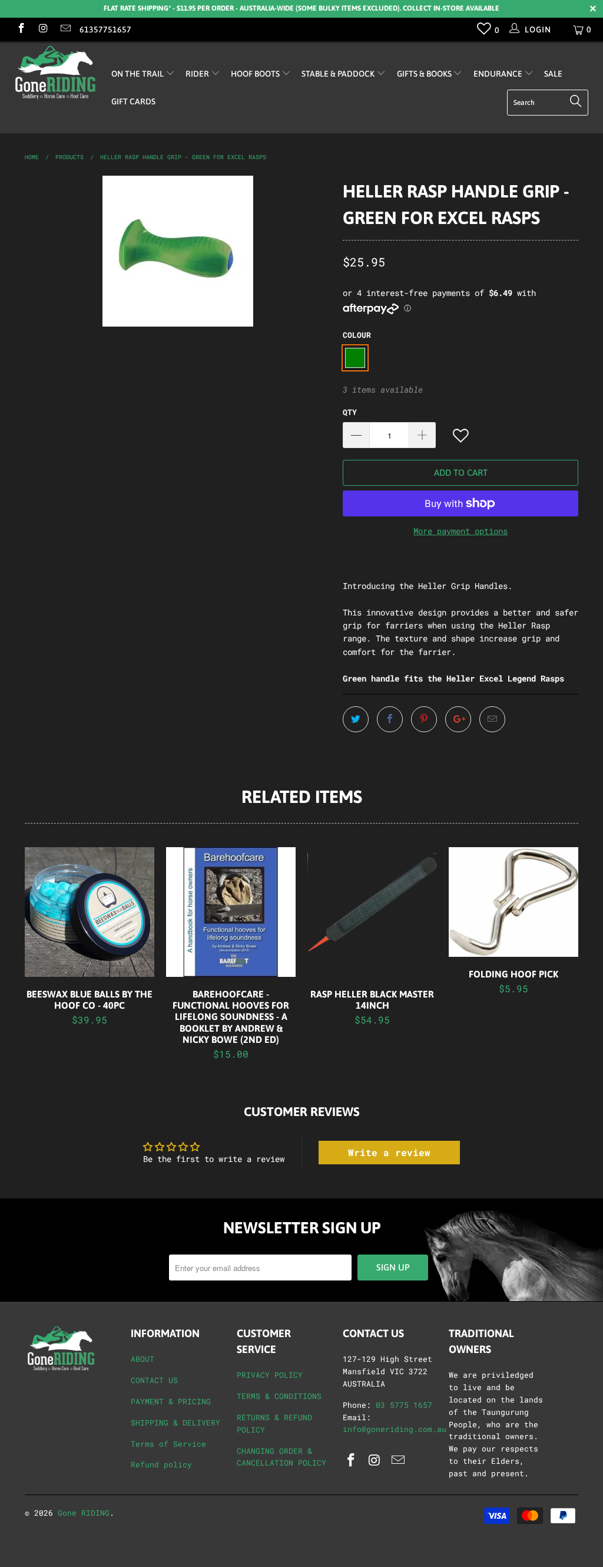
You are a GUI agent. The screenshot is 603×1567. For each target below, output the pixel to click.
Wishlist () (484, 31)
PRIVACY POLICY (270, 1375)
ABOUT (142, 1359)
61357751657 (105, 29)
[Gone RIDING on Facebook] (20, 29)
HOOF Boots (256, 73)
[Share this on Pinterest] (424, 719)
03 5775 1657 (404, 1405)
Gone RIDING (84, 1512)
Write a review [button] (389, 1152)
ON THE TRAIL (138, 73)
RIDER (198, 73)
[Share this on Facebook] (390, 719)
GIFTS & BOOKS (425, 73)
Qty (350, 412)
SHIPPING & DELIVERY (175, 1422)
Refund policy (161, 1464)
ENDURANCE (498, 73)
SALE (553, 73)
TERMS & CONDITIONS (279, 1396)
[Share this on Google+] (458, 719)
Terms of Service (168, 1443)
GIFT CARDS (133, 101)
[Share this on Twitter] (356, 719)
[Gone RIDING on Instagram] (43, 29)
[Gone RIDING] (54, 72)
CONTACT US (154, 1380)
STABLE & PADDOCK (339, 73)
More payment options (460, 530)
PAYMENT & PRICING (171, 1401)
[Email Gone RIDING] (65, 29)
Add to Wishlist (462, 436)
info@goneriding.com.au (394, 1429)
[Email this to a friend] (492, 719)
